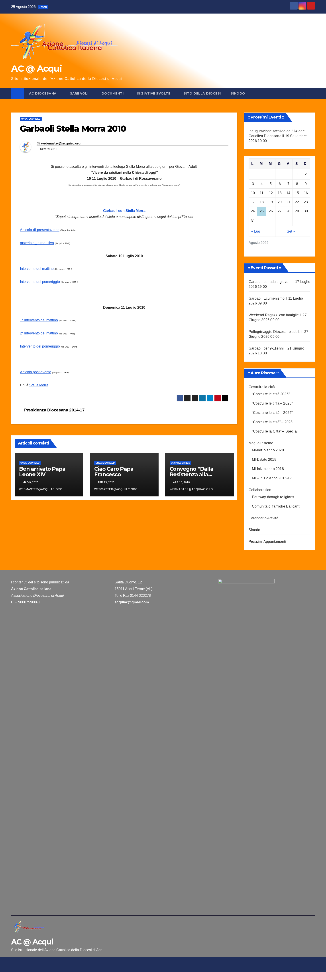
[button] (311, 93)
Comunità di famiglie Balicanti (276, 506)
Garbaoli (79, 93)
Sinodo (238, 93)
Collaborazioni (260, 490)
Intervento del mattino (37, 269)
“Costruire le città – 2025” (272, 403)
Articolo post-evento (35, 372)
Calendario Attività (263, 518)
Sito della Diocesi (202, 93)
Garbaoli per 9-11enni (266, 348)
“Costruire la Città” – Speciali (275, 431)
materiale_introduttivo (37, 243)
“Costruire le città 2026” (271, 394)
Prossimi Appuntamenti (267, 541)
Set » (291, 231)
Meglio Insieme (261, 443)
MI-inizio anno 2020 (268, 450)
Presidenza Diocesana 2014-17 (54, 410)
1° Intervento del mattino (39, 320)
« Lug (255, 231)
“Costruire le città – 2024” (272, 413)
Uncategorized (30, 119)
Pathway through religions (273, 497)
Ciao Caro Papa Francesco (113, 472)
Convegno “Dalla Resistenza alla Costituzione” (191, 474)
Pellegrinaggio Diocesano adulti (274, 332)
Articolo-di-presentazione (39, 230)
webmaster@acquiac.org (60, 143)
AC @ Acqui (36, 68)
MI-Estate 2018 (264, 459)
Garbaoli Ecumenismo (267, 298)
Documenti (113, 93)
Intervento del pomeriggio (40, 282)
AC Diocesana (43, 93)
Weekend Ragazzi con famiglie (274, 315)
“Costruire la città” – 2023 (272, 422)
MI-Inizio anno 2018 (268, 469)
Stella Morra (38, 385)
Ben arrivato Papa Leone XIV (42, 472)
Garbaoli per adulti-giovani (270, 282)
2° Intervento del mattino (39, 333)
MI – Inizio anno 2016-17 (272, 478)
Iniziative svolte (154, 93)
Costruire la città (262, 387)
